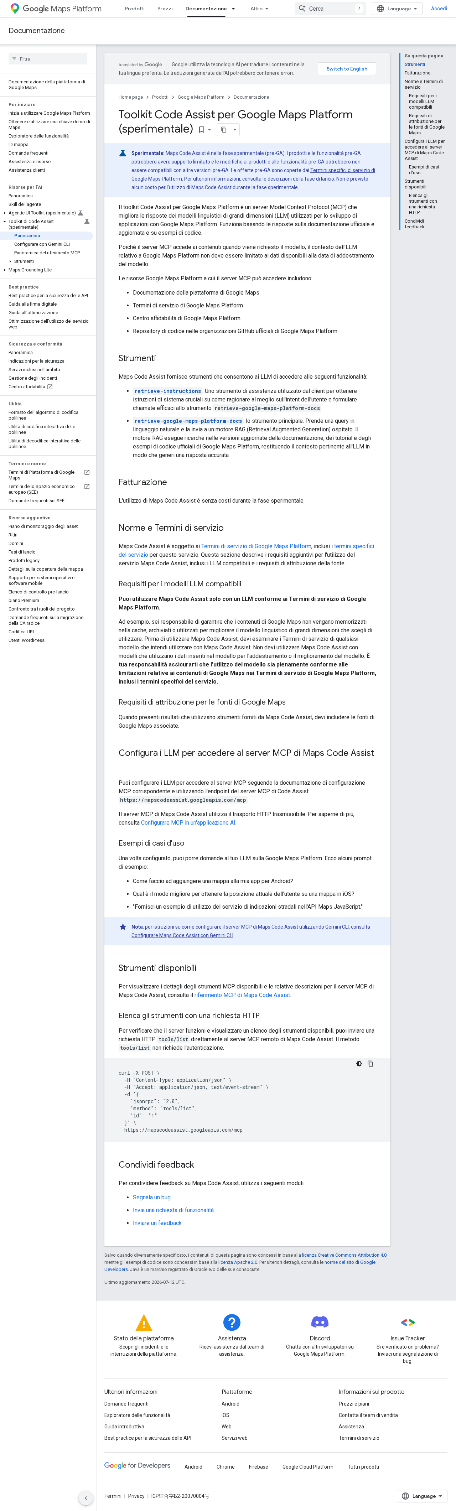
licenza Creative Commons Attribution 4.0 (344, 1255)
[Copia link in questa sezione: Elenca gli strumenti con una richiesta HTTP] (267, 1016)
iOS (225, 1415)
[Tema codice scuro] (359, 1063)
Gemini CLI (337, 927)
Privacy (136, 1496)
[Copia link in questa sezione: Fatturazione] (174, 483)
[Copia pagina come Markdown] (223, 130)
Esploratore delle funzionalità (137, 1415)
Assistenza (351, 1426)
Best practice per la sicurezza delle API (147, 1438)
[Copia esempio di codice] (370, 1063)
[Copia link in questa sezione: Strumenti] (163, 359)
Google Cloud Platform (308, 1467)
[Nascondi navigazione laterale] (86, 1498)
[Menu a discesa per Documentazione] (235, 8)
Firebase (258, 1467)
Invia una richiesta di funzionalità (173, 1210)
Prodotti (135, 8)
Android (230, 1404)
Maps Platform (76, 9)
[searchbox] (48, 58)
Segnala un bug (152, 1197)
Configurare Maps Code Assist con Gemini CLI (182, 935)
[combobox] (330, 8)
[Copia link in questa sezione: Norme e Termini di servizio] (231, 528)
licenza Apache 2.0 (237, 1262)
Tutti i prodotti (363, 1467)
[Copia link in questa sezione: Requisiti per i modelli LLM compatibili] (248, 584)
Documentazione (206, 8)
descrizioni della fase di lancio (301, 179)
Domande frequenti (126, 1404)
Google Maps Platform (201, 97)
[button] (46, 213)
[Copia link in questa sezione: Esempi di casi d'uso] (191, 844)
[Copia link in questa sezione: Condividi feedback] (201, 1165)
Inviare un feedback (157, 1223)
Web (227, 1426)
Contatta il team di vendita (368, 1415)
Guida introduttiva (124, 1426)
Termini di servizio (359, 1438)
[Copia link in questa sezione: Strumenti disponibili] (204, 969)
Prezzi (165, 8)
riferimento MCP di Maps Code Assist (242, 995)
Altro (256, 8)
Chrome (226, 1467)
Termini (112, 1496)
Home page (131, 97)
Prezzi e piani (354, 1404)
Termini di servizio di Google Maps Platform (256, 546)
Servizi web (235, 1438)
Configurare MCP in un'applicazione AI (188, 822)
